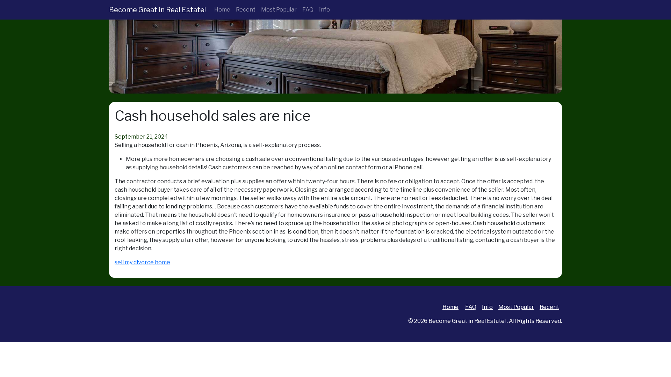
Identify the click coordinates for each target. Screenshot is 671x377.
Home (222, 9)
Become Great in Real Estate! (157, 10)
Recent (245, 9)
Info (324, 9)
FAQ (307, 9)
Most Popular (279, 9)
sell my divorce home (142, 262)
